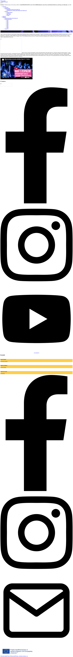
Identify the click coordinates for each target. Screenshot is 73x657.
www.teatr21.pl (36, 352)
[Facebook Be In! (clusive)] (36, 490)
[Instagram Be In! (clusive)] (36, 573)
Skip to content (3, 0)
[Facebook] (36, 203)
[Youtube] (36, 350)
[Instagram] (36, 286)
